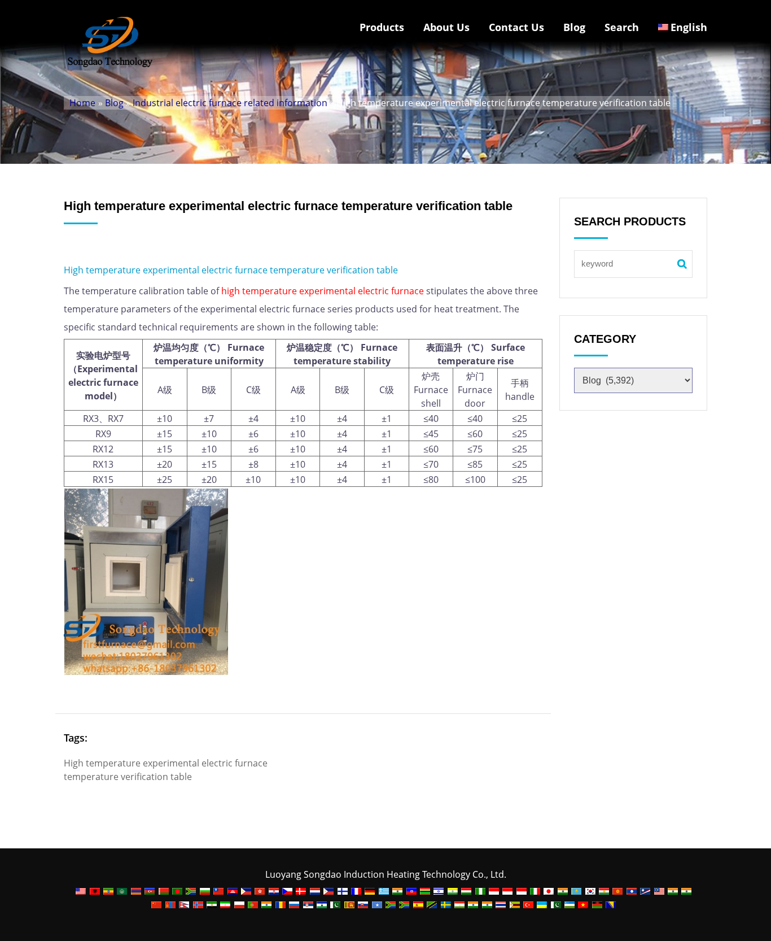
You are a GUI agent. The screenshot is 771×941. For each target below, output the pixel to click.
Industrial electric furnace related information (230, 103)
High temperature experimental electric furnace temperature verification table (231, 270)
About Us (446, 27)
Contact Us (516, 27)
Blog (574, 27)
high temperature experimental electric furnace (322, 291)
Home (82, 103)
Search (621, 27)
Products (382, 27)
